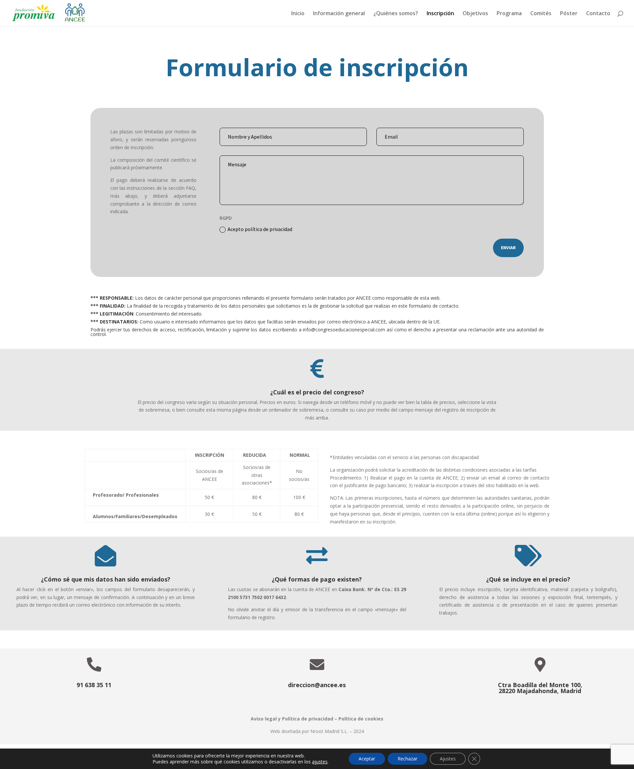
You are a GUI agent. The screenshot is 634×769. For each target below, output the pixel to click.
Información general (339, 14)
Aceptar (367, 758)
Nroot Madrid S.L (328, 731)
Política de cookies (360, 719)
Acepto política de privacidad (260, 229)
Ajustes (448, 758)
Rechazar (407, 758)
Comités (540, 14)
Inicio (297, 14)
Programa (509, 14)
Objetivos (475, 14)
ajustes (320, 762)
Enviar (508, 248)
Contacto (598, 14)
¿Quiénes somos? (395, 14)
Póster (569, 14)
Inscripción (440, 14)
